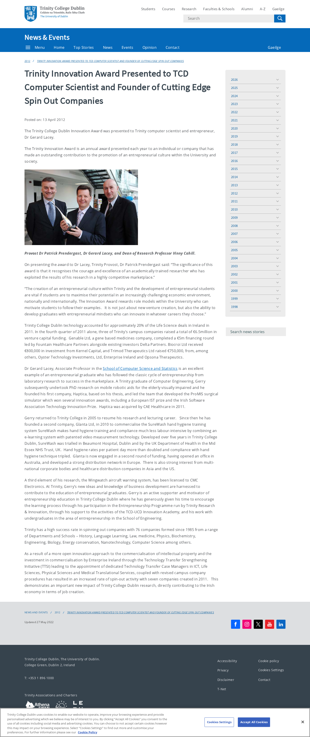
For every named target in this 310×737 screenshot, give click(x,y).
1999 (234, 298)
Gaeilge (278, 9)
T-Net (221, 689)
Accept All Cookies (254, 722)
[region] (155, 722)
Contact (173, 47)
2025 (234, 88)
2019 (234, 136)
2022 (234, 112)
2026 (234, 79)
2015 (234, 169)
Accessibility (227, 661)
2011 (234, 201)
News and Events (36, 612)
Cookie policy (268, 661)
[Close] (303, 722)
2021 (234, 120)
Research (189, 9)
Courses (168, 9)
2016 (234, 161)
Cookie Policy (87, 732)
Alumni (247, 9)
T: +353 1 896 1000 (39, 678)
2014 (234, 177)
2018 (234, 144)
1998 (234, 307)
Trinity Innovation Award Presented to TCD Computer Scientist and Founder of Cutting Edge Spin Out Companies (110, 61)
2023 (234, 104)
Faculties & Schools (218, 9)
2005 (234, 250)
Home (59, 47)
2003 (234, 266)
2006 (234, 242)
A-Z (263, 9)
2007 (234, 233)
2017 (234, 152)
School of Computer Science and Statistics (140, 368)
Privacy (223, 670)
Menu (40, 47)
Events (127, 47)
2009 (234, 217)
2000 (234, 290)
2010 (234, 209)
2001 (234, 282)
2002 (234, 274)
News (108, 47)
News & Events (47, 37)
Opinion (150, 47)
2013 (234, 185)
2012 (27, 61)
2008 (234, 226)
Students (148, 9)
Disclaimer (225, 680)
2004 (234, 258)
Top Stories (84, 47)
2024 (234, 96)
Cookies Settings (271, 670)
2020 (234, 128)
